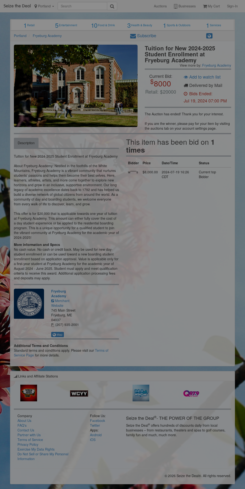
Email (59, 46)
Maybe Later (170, 65)
